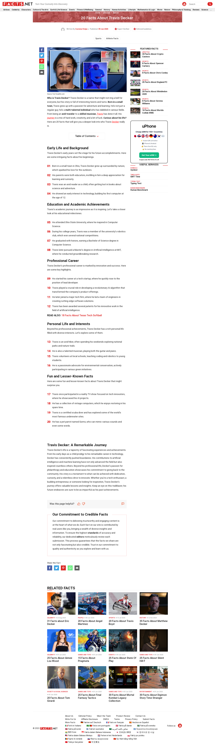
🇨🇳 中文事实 (93, 742)
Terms (117, 719)
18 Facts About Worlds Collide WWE (153, 111)
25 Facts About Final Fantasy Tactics (89, 696)
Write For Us (70, 719)
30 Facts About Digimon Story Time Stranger (153, 696)
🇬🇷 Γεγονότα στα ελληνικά (145, 729)
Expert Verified (123, 29)
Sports (116, 13)
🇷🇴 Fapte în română (73, 739)
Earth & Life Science (58, 10)
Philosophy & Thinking (181, 10)
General (98, 10)
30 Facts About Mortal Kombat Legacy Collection (121, 697)
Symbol (133, 170)
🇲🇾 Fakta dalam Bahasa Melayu (78, 735)
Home (97, 13)
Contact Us (140, 716)
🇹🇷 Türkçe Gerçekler (74, 742)
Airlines (6, 10)
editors (80, 536)
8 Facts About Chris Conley (155, 73)
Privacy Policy (131, 719)
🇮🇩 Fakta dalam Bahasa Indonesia (96, 732)
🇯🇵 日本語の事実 (123, 732)
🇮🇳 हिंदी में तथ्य (70, 732)
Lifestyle (131, 10)
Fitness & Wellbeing (85, 10)
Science (204, 10)
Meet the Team (104, 716)
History (107, 10)
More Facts (70, 722)
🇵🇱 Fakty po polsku (135, 735)
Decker (115, 121)
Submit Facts (149, 719)
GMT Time (135, 176)
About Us (69, 716)
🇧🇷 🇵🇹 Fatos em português (98, 725)
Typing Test (135, 183)
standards (93, 532)
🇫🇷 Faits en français (115, 722)
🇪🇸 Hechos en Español (139, 722)
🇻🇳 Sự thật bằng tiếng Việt (125, 739)
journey (50, 118)
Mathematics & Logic (146, 10)
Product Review (123, 716)
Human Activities (119, 10)
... (211, 10)
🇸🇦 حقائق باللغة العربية (118, 729)
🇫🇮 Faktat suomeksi (95, 729)
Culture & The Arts (40, 10)
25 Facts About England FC (154, 82)
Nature (167, 10)
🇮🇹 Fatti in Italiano (73, 725)
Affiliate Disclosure (89, 719)
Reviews (196, 10)
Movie (159, 10)
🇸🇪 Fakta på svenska (146, 725)
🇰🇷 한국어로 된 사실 (145, 732)
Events (72, 10)
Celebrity (15, 10)
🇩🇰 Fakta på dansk (124, 725)
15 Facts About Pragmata (86, 659)
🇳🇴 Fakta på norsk (73, 729)
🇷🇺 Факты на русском (97, 739)
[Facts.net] (17, 4)
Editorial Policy (85, 716)
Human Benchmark (139, 190)
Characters (26, 10)
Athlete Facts (112, 38)
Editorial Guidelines (143, 29)
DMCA (106, 719)
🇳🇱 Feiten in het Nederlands (110, 735)
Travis (100, 114)
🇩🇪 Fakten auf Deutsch (91, 722)
